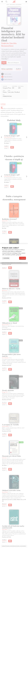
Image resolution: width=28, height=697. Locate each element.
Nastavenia (6, 258)
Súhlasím (23, 258)
